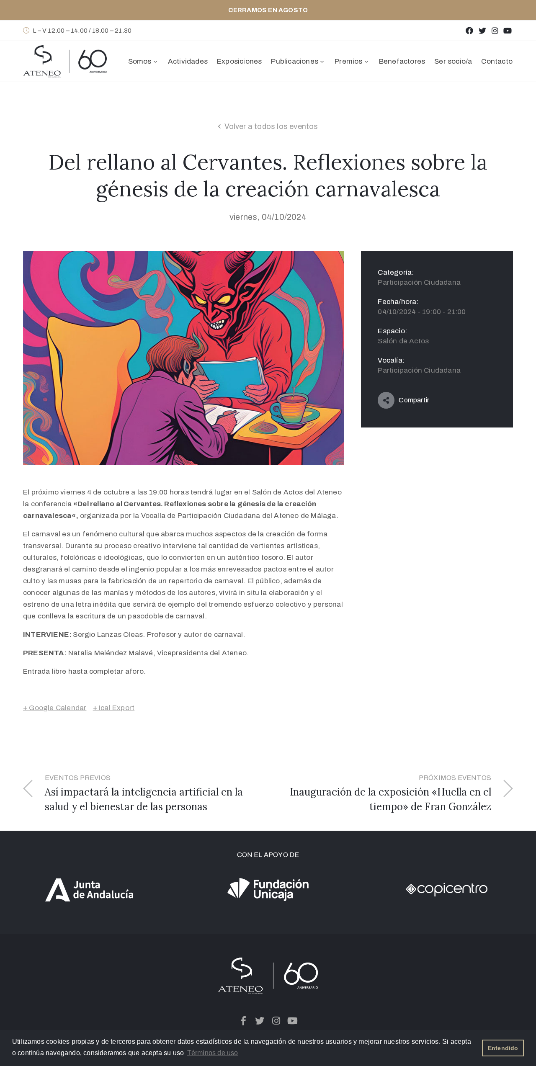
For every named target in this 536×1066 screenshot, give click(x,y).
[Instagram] (495, 30)
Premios (348, 61)
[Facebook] (469, 30)
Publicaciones (294, 61)
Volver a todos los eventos (271, 126)
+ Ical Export (114, 708)
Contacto (497, 61)
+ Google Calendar (54, 708)
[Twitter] (482, 30)
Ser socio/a (453, 61)
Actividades (188, 61)
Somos (140, 61)
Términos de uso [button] (212, 1052)
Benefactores (402, 61)
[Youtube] (507, 30)
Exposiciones (239, 61)
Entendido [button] (503, 1048)
